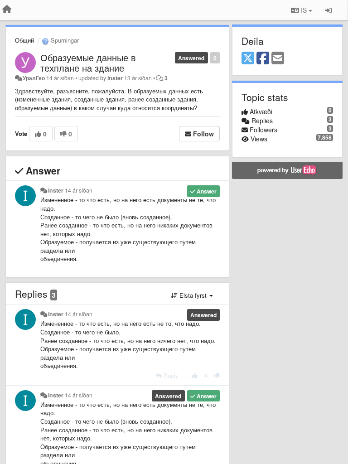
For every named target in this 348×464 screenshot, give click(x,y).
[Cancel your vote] (205, 375)
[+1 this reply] (195, 375)
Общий (24, 40)
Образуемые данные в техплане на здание (88, 62)
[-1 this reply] (217, 375)
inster (115, 78)
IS (304, 9)
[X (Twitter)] (248, 58)
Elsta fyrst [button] (193, 295)
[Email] (277, 58)
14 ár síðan (78, 190)
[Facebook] (262, 58)
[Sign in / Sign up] (328, 10)
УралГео (34, 78)
